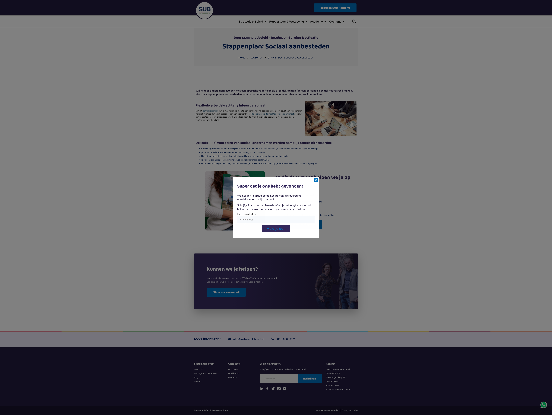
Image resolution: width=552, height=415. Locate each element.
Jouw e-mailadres (246, 214)
